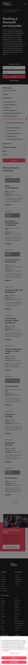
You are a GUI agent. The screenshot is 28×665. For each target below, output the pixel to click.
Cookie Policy (6, 650)
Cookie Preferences (14, 653)
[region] (14, 650)
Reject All (14, 657)
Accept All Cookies (14, 662)
